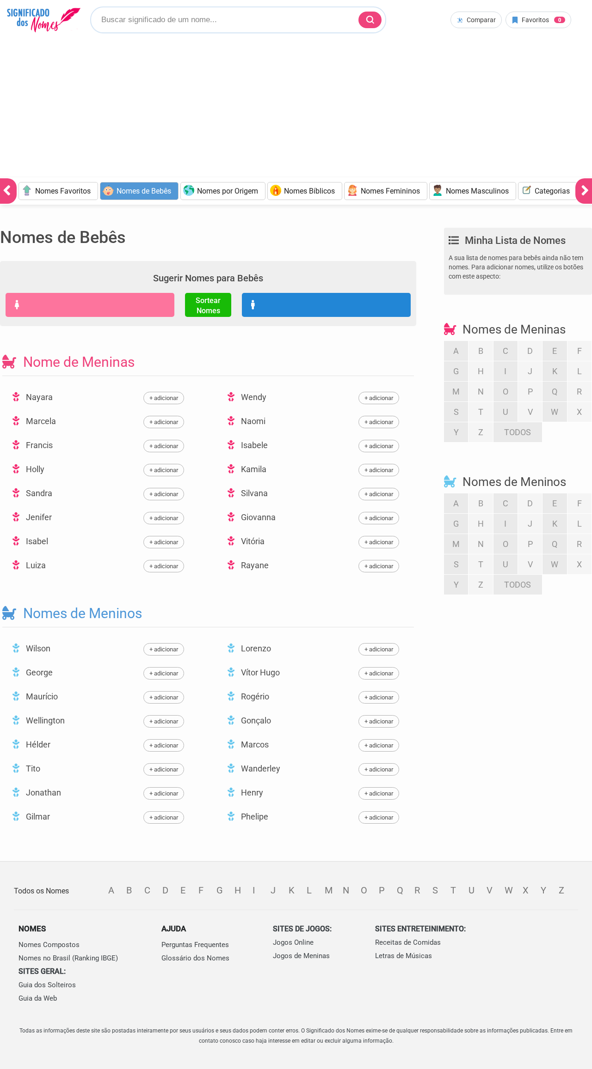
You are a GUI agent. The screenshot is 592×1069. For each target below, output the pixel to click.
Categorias (552, 191)
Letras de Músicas (403, 956)
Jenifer (38, 517)
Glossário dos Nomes (195, 958)
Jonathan (42, 792)
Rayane (254, 565)
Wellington (44, 720)
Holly (34, 469)
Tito (32, 768)
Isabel (36, 541)
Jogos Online (293, 942)
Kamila (252, 469)
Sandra (38, 493)
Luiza (35, 565)
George (38, 672)
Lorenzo (255, 648)
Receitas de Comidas (408, 942)
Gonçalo (255, 720)
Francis (38, 445)
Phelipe (253, 816)
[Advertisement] (296, 108)
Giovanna (257, 517)
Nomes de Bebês (144, 191)
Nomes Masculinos (477, 191)
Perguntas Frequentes (195, 945)
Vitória (252, 541)
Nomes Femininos (390, 191)
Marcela (40, 421)
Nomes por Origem (227, 191)
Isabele (253, 445)
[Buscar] (370, 20)
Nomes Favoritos (63, 191)
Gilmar (37, 816)
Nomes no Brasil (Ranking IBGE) (68, 958)
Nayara (38, 397)
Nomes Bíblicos (309, 191)
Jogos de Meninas (301, 956)
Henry (251, 792)
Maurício (41, 696)
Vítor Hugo (259, 672)
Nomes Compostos (49, 945)
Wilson (37, 648)
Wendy (252, 397)
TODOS (517, 432)
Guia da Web (37, 998)
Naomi (252, 421)
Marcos (254, 744)
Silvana (253, 493)
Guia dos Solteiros (47, 985)
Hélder (37, 744)
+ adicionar (163, 398)
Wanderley (259, 768)
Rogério (254, 696)
